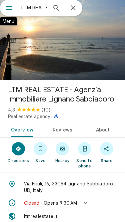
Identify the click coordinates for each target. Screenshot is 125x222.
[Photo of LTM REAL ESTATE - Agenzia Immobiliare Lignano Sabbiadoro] (62, 40)
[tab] (21, 129)
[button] (62, 203)
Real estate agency (29, 116)
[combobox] (34, 8)
